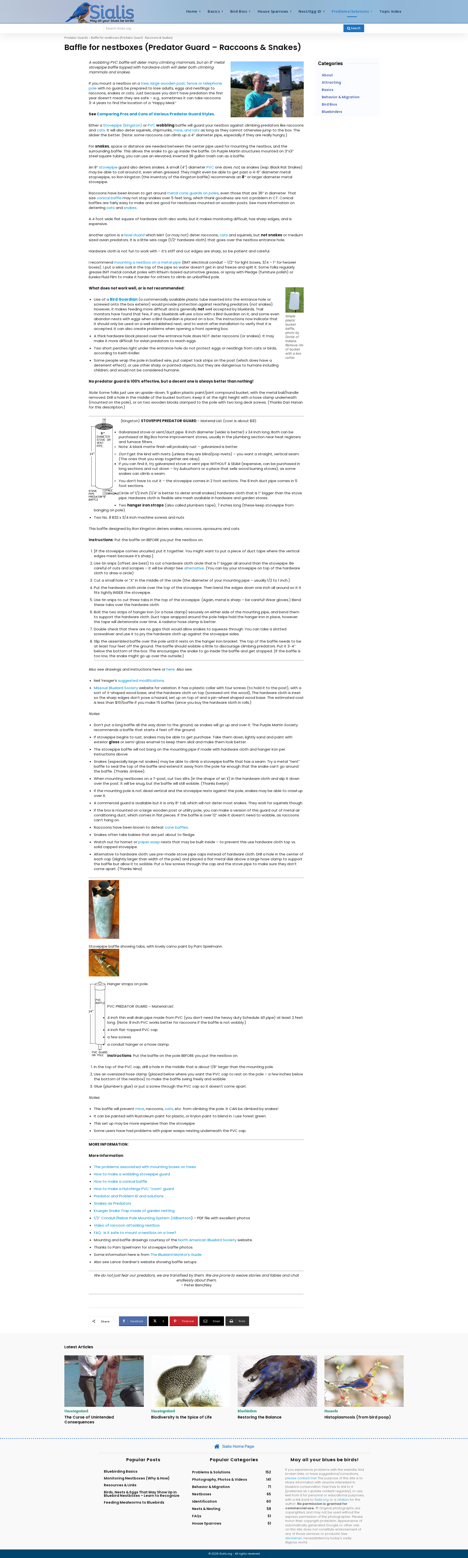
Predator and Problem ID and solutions (129, 1196)
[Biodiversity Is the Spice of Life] (191, 1381)
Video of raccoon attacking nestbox (127, 1225)
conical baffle (109, 197)
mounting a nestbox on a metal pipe (147, 262)
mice (139, 1108)
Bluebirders (247, 1411)
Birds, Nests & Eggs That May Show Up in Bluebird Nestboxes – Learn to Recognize (141, 1494)
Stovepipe (112, 125)
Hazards (331, 1411)
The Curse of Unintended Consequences (89, 1419)
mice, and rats (187, 130)
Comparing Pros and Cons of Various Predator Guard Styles (155, 114)
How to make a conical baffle (120, 1181)
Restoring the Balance (260, 1417)
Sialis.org (321, 1499)
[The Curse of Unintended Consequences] (104, 1381)
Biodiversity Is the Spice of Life (181, 1417)
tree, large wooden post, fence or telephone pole (155, 86)
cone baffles (176, 827)
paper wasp (149, 841)
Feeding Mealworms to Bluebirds (134, 1502)
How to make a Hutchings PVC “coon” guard (134, 1188)
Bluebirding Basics (120, 1471)
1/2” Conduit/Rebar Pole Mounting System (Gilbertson (142, 1218)
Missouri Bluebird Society (116, 687)
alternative (194, 568)
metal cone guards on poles (193, 193)
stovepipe (108, 167)
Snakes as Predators (112, 1203)
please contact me (300, 1478)
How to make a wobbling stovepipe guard (132, 1174)
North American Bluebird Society (207, 1239)
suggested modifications (140, 680)
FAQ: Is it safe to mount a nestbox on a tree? (135, 1232)
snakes (130, 207)
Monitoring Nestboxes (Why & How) (137, 1478)
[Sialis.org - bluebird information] (106, 12)
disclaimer (293, 1538)
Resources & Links (120, 1485)
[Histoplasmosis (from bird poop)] (364, 1381)
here (170, 669)
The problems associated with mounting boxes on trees (145, 1166)
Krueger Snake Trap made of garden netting (134, 1210)
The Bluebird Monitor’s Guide (176, 1254)
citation (343, 1499)
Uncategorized (76, 1411)
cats (101, 130)
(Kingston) (132, 125)
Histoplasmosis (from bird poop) (357, 1417)
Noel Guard (134, 235)
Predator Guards (76, 38)
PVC (151, 125)
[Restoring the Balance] (277, 1381)
